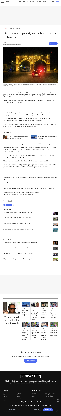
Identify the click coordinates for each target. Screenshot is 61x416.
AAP (4, 42)
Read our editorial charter (41, 383)
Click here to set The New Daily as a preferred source (22, 192)
